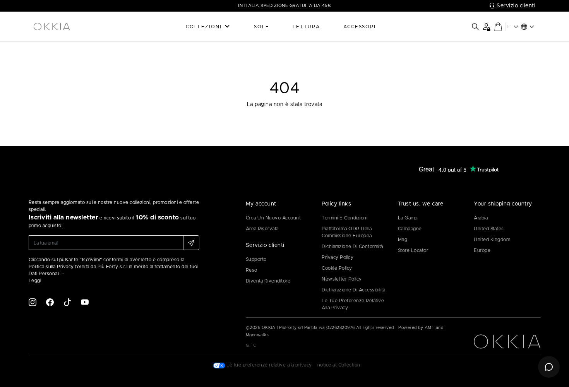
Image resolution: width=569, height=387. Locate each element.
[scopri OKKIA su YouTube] (85, 302)
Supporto (256, 259)
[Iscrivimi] (191, 242)
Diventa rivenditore (268, 281)
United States (489, 228)
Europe (482, 250)
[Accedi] (486, 26)
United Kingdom (492, 239)
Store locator (413, 250)
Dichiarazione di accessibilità (353, 290)
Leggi (35, 280)
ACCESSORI (359, 26)
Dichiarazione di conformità (352, 246)
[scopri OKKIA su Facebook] (50, 302)
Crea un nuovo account (273, 218)
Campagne (410, 228)
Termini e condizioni (344, 218)
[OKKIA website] (72, 27)
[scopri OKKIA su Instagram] (32, 302)
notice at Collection (338, 365)
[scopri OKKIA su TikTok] (67, 302)
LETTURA (306, 26)
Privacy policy (337, 257)
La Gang (407, 218)
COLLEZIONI (204, 26)
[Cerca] (475, 26)
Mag (403, 239)
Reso (251, 270)
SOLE (261, 26)
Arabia (481, 218)
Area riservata (262, 228)
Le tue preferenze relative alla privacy (353, 304)
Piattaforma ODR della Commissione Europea (347, 232)
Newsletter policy (342, 279)
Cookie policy (337, 268)
